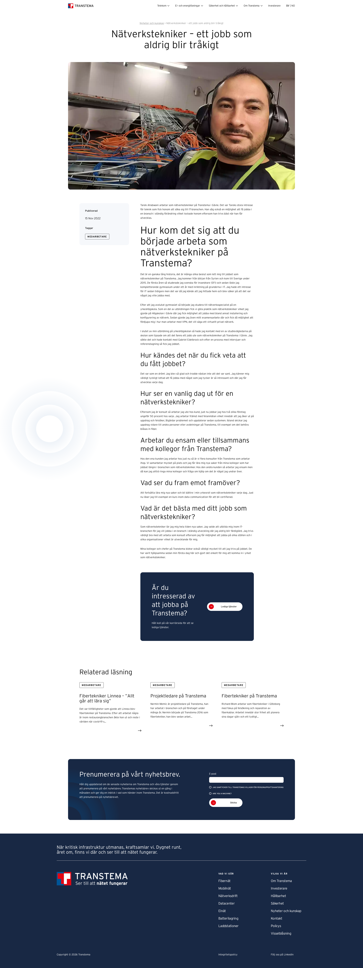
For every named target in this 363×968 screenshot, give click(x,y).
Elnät (222, 911)
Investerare (274, 6)
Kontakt (276, 918)
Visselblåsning (281, 933)
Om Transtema (281, 881)
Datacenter (226, 903)
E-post (212, 774)
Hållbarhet (278, 896)
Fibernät (224, 881)
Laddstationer (228, 926)
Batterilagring (228, 918)
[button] (224, 606)
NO (293, 6)
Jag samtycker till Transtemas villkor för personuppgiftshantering (248, 787)
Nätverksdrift (228, 896)
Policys (276, 926)
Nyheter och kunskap (286, 911)
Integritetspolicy (228, 954)
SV (287, 6)
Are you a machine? (222, 794)
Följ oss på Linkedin (282, 954)
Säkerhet (277, 903)
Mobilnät (224, 888)
